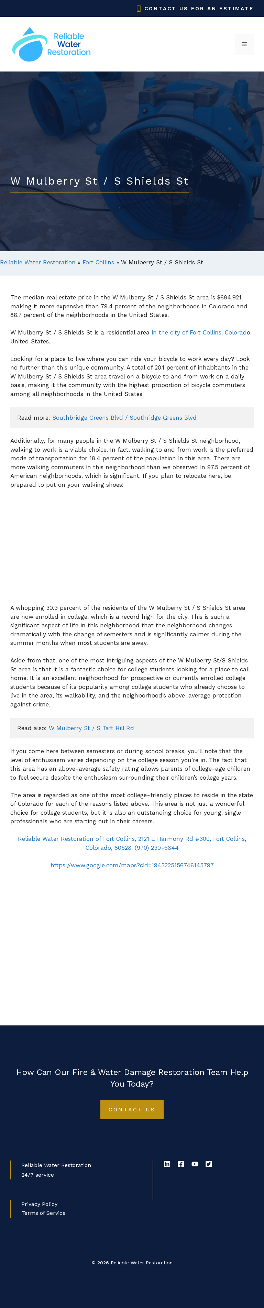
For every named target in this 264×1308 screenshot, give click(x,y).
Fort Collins (98, 262)
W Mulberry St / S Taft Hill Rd (91, 728)
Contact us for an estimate (199, 9)
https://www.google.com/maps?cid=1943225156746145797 (132, 865)
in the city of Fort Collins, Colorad (199, 332)
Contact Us (132, 1109)
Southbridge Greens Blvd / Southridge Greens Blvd (124, 417)
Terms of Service (43, 1213)
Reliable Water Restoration (38, 262)
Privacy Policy (39, 1204)
